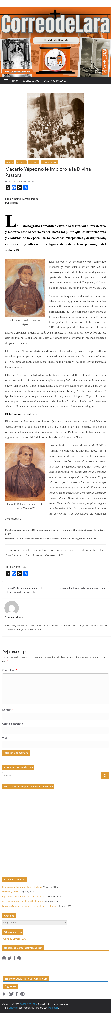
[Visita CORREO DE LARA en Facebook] (14, 958)
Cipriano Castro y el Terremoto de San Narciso (24, 896)
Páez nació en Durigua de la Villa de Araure (23, 901)
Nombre (7, 709)
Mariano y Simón (10, 891)
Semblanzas (33, 162)
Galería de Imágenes (55, 80)
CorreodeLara (28, 181)
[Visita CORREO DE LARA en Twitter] (10, 958)
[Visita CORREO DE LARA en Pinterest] (19, 958)
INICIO (15, 80)
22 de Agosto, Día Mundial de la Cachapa (22, 886)
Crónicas (9, 162)
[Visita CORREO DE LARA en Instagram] (4, 958)
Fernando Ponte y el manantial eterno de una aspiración (29, 906)
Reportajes (21, 162)
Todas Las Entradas (49, 162)
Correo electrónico (13, 723)
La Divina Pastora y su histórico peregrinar (81, 588)
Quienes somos (30, 80)
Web (4, 737)
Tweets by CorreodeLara (14, 938)
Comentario (9, 670)
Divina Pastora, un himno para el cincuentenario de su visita (24, 590)
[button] (67, 81)
